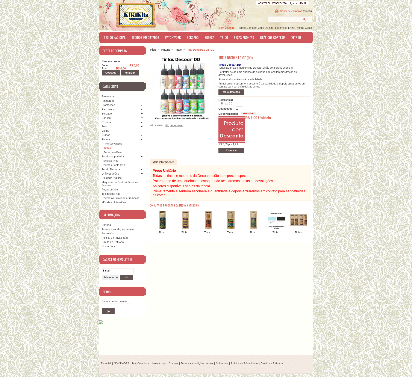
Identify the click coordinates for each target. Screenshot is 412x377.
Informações (111, 214)
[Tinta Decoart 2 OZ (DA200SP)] (163, 228)
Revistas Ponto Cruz (114, 165)
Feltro (105, 126)
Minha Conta (304, 27)
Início (153, 49)
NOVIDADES (121, 363)
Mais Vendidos (140, 363)
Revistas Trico (110, 160)
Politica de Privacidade (115, 237)
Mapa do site (265, 27)
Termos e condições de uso (118, 229)
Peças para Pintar (113, 152)
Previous (151, 219)
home (241, 27)
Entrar (291, 27)
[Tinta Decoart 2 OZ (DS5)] (254, 228)
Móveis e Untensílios (114, 202)
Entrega (106, 224)
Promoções (108, 105)
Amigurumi (108, 100)
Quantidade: (225, 108)
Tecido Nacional (115, 37)
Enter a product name (114, 301)
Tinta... (163, 232)
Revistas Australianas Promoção (120, 198)
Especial (106, 363)
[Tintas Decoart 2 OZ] (299, 228)
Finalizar (130, 72)
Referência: (225, 99)
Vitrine (296, 37)
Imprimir (158, 125)
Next (308, 219)
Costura (106, 122)
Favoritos (280, 27)
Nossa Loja (108, 246)
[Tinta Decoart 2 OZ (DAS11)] (208, 228)
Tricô (224, 37)
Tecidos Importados (145, 37)
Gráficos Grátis (110, 173)
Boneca (209, 37)
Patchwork (173, 37)
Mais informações (163, 162)
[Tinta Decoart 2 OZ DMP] (276, 228)
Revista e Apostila (113, 143)
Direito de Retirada (113, 242)
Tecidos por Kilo (111, 193)
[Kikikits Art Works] (130, 14)
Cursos (106, 135)
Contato (251, 27)
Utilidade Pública (112, 177)
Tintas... (299, 232)
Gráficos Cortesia (272, 37)
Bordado (192, 37)
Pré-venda (108, 96)
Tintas (107, 148)
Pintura (106, 139)
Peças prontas (244, 37)
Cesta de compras (291, 11)
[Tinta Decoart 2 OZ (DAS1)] (185, 228)
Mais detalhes (231, 91)
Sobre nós (108, 233)
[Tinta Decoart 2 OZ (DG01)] (231, 228)
